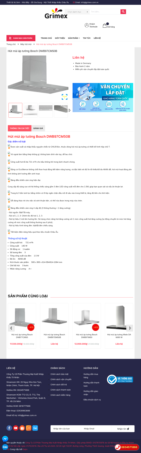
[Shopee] (22, 428)
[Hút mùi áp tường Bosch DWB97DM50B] (54, 318)
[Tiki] (35, 428)
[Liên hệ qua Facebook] (5, 439)
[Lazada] (28, 428)
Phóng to (65, 97)
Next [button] (69, 110)
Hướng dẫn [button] (91, 368)
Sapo (25, 449)
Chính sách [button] (58, 368)
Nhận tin (122, 428)
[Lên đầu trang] (136, 439)
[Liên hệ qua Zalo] (5, 447)
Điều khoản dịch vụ (92, 399)
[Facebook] (9, 428)
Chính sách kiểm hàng (60, 395)
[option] (38, 78)
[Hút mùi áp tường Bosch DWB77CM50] (22, 318)
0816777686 (24, 406)
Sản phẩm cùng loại (28, 296)
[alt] (103, 97)
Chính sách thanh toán (61, 390)
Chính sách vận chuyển (61, 379)
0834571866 (23, 390)
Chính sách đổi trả (59, 384)
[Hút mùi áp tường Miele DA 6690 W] (119, 318)
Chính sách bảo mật (59, 374)
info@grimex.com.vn (89, 2)
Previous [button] (11, 110)
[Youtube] (15, 428)
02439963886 (23, 410)
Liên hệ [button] (10, 368)
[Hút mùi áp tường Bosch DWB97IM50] (86, 318)
